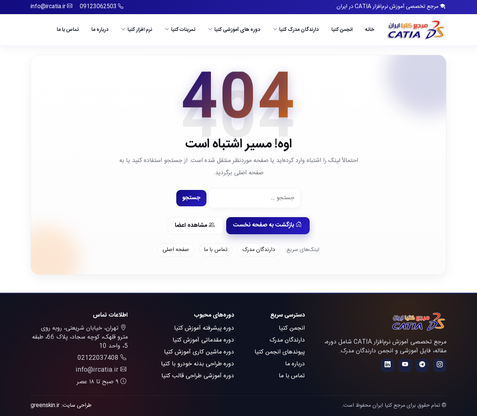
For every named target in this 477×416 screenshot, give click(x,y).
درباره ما (99, 29)
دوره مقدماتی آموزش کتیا (203, 340)
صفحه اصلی (175, 249)
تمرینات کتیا (183, 29)
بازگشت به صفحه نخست (264, 225)
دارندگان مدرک (258, 249)
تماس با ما (68, 29)
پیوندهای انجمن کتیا (280, 352)
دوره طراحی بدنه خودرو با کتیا (197, 364)
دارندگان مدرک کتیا (299, 29)
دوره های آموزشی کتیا (237, 29)
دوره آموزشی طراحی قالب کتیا (197, 376)
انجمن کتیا (342, 29)
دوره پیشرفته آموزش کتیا (204, 328)
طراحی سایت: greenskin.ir (61, 405)
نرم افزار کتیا (139, 29)
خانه (369, 29)
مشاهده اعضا (192, 225)
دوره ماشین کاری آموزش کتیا (199, 352)
